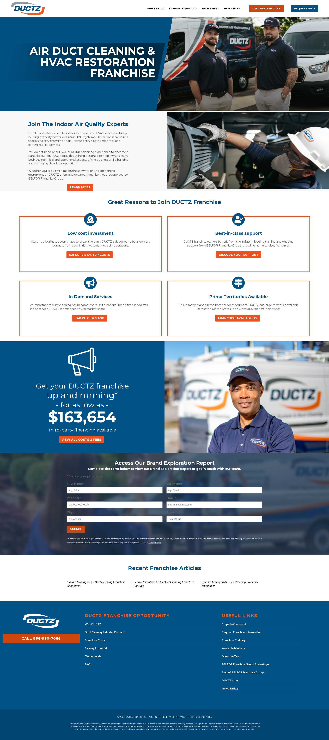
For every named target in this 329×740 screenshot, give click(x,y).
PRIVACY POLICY (184, 717)
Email (171, 498)
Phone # (74, 498)
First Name (75, 483)
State (171, 512)
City (70, 512)
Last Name (174, 483)
